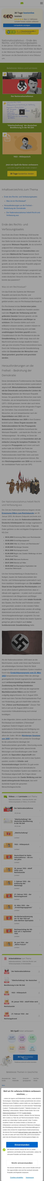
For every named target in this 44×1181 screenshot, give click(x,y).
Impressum (30, 1177)
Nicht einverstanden (22, 1163)
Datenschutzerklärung (9, 1113)
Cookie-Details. (26, 1113)
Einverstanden (22, 1144)
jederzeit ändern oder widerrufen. (28, 1132)
